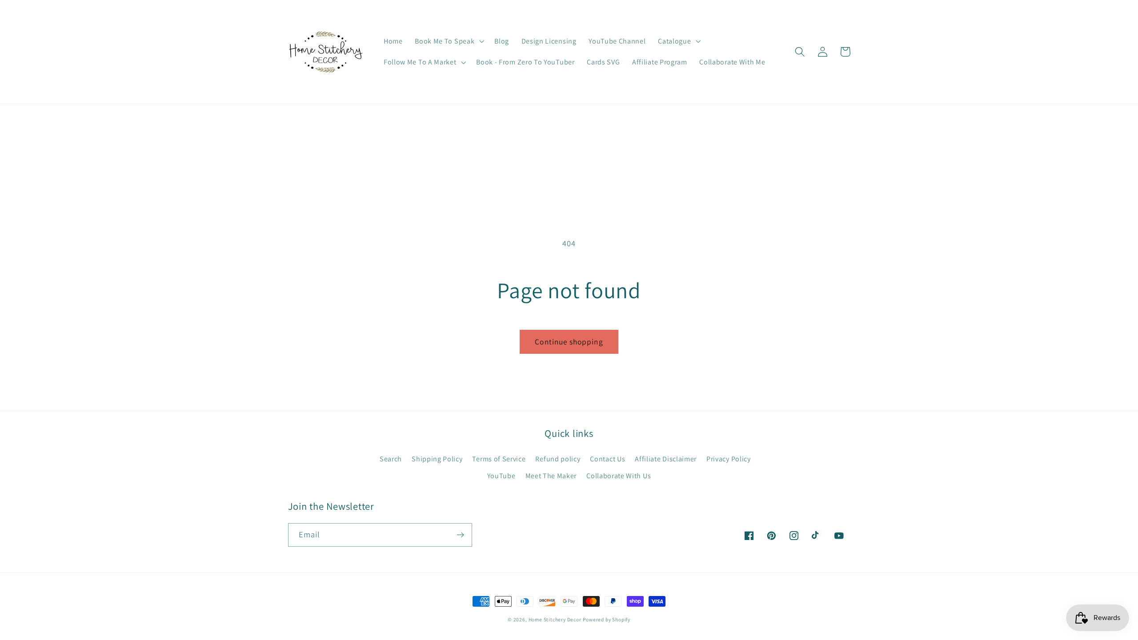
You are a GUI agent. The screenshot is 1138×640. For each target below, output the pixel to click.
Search (391, 459)
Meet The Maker (551, 475)
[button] (448, 41)
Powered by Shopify (606, 619)
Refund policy (557, 459)
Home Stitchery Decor (555, 619)
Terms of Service (498, 459)
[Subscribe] (460, 535)
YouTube (501, 475)
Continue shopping (569, 341)
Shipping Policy (437, 459)
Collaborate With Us (618, 475)
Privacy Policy (728, 459)
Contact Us (607, 459)
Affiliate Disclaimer (666, 459)
